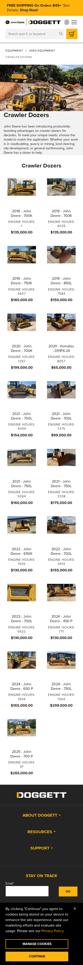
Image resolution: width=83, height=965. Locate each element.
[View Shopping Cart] (71, 34)
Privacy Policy (52, 931)
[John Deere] (15, 22)
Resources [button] (39, 831)
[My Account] (66, 22)
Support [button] (39, 848)
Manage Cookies (37, 944)
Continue (37, 956)
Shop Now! (29, 10)
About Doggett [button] (40, 815)
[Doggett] (44, 22)
